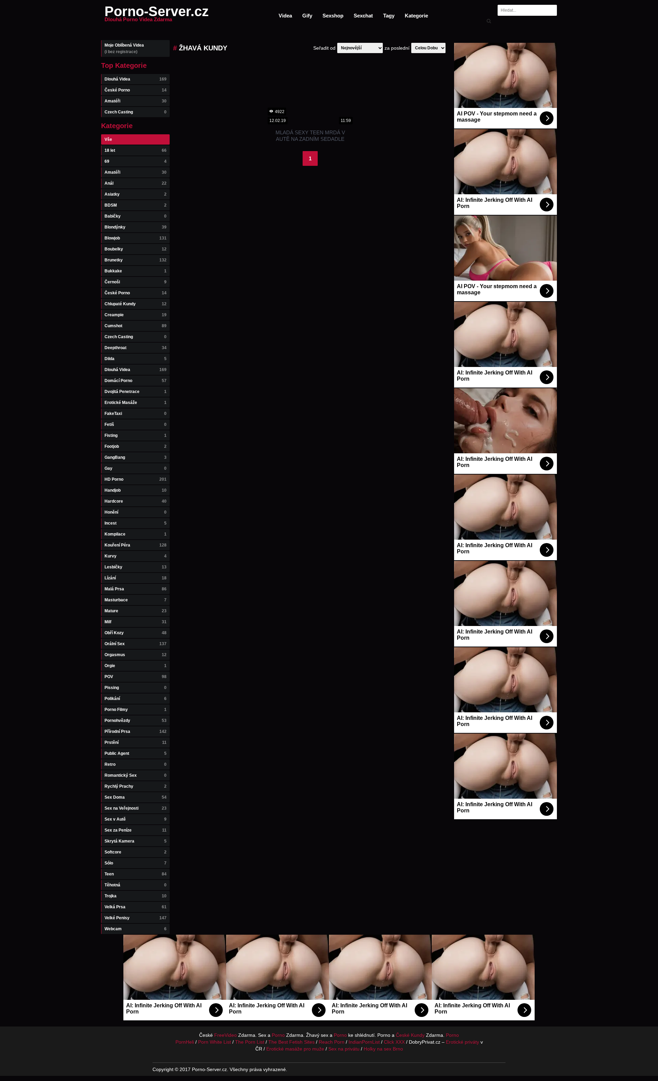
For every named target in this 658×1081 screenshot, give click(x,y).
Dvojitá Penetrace (136, 391)
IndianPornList (364, 1042)
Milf (136, 621)
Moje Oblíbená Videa (124, 48)
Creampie (136, 314)
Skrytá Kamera (136, 841)
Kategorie (416, 16)
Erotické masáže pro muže (295, 1049)
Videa (285, 16)
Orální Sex (136, 643)
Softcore (136, 852)
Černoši (136, 282)
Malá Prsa (136, 589)
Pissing (136, 687)
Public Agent (136, 753)
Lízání (136, 578)
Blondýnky (136, 227)
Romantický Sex (136, 775)
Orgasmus (136, 654)
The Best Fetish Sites (291, 1042)
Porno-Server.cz (157, 15)
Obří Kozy (136, 632)
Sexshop (332, 16)
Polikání (136, 698)
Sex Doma (136, 797)
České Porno (136, 90)
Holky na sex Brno (383, 1049)
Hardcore (136, 501)
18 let (136, 150)
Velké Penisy (136, 918)
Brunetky (136, 260)
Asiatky (136, 194)
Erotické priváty (462, 1042)
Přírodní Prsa (136, 731)
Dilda (136, 358)
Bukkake (136, 271)
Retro (136, 764)
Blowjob (136, 238)
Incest (136, 523)
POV (136, 676)
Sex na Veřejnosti (136, 808)
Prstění (136, 742)
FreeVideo (225, 1035)
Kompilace (136, 534)
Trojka (136, 896)
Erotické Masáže (136, 402)
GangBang (136, 457)
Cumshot (136, 325)
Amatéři (136, 101)
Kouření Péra (136, 545)
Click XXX (394, 1042)
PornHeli (184, 1042)
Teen (136, 874)
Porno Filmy (136, 709)
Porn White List (214, 1042)
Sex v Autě (136, 819)
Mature (136, 611)
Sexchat (363, 16)
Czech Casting (136, 112)
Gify (307, 16)
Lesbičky (136, 567)
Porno (278, 1035)
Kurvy (136, 556)
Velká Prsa (136, 907)
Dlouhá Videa (136, 79)
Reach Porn (331, 1042)
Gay (136, 468)
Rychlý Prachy (136, 786)
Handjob (136, 490)
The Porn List (249, 1042)
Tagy (388, 16)
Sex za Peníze (136, 830)
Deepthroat (136, 347)
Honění (136, 512)
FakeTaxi (136, 413)
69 (136, 161)
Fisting (136, 435)
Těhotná (136, 885)
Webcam (136, 928)
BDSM (136, 205)
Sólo (136, 863)
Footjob (136, 446)
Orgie (136, 665)
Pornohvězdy (136, 720)
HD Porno (136, 479)
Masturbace (136, 600)
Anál (136, 183)
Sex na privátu (344, 1049)
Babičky (136, 216)
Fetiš (136, 424)
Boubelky (136, 249)
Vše (108, 139)
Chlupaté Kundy (136, 304)
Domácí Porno (136, 380)
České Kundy (410, 1035)
